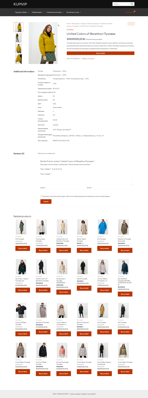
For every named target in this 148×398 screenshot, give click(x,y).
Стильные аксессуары (54, 12)
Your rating (45, 169)
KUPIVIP (20, 4)
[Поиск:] (122, 4)
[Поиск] (132, 4)
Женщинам (75, 23)
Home (69, 23)
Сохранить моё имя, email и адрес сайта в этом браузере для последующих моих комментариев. (76, 196)
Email (89, 188)
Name (43, 188)
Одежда (83, 23)
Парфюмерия (36, 12)
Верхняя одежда (92, 23)
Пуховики (75, 26)
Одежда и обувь (21, 12)
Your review (45, 174)
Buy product (100, 53)
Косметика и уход (72, 12)
